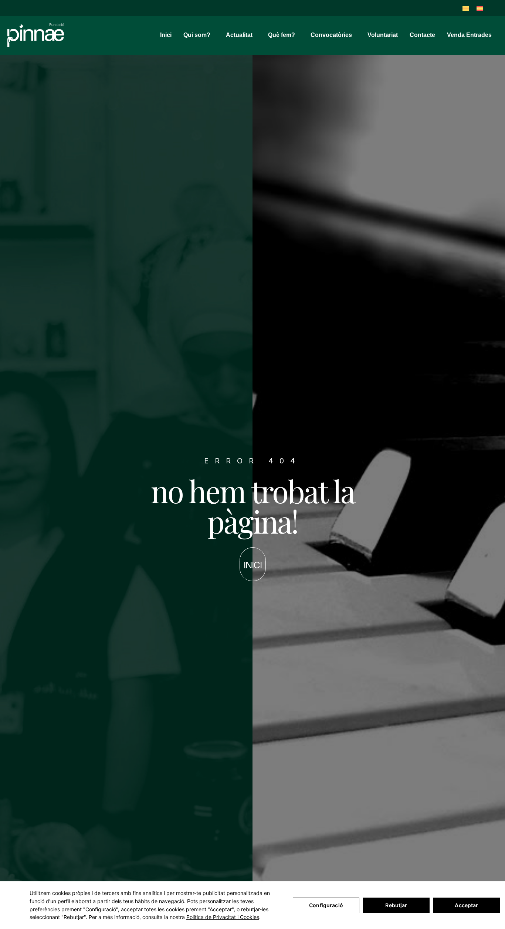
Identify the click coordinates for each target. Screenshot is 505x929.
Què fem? (281, 35)
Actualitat (239, 35)
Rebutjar (396, 905)
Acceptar (466, 905)
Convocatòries (331, 35)
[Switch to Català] (466, 8)
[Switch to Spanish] (480, 8)
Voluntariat (382, 35)
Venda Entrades (469, 35)
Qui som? (196, 35)
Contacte (422, 35)
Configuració (326, 905)
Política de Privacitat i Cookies (222, 917)
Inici (166, 35)
